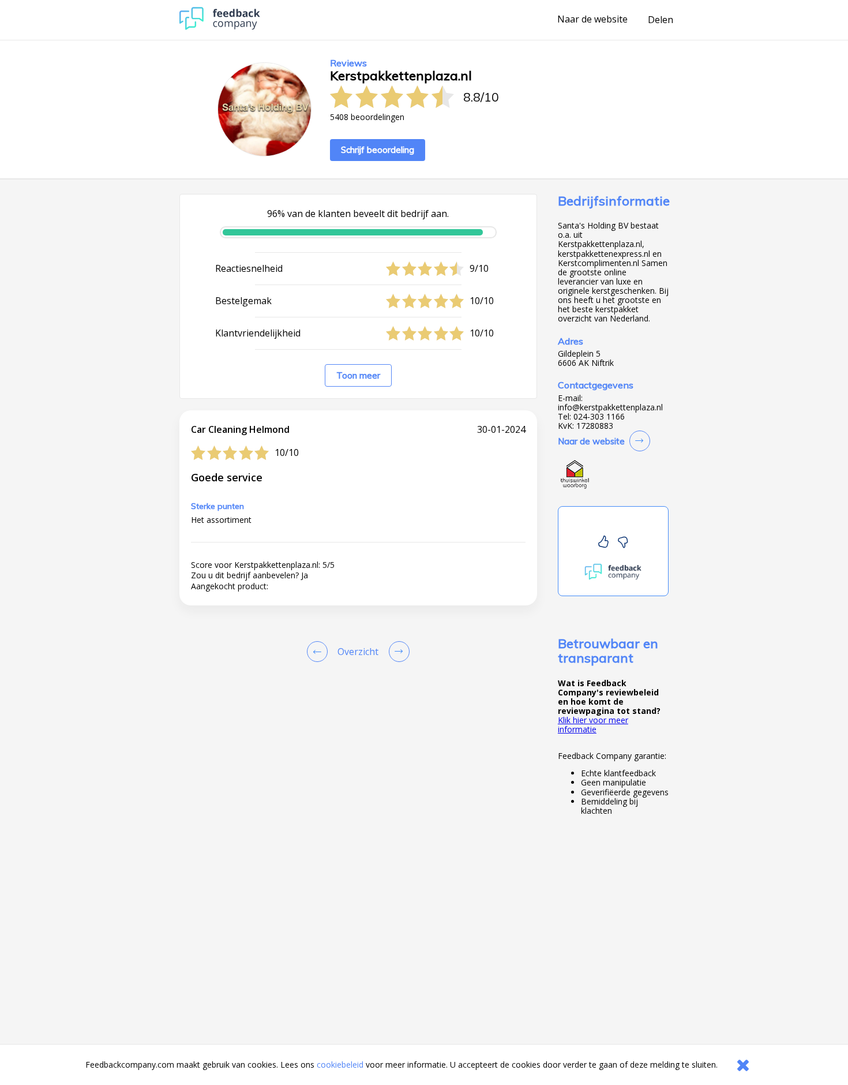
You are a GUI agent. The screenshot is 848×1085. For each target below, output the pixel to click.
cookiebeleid (340, 1064)
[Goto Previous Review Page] (319, 651)
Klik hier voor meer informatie (593, 724)
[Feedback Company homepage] (219, 27)
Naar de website (592, 19)
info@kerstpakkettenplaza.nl (610, 407)
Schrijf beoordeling (377, 149)
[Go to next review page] (397, 651)
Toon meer (358, 375)
